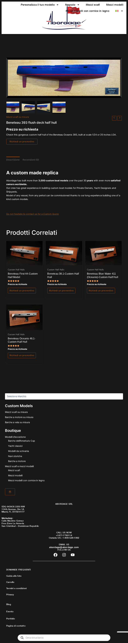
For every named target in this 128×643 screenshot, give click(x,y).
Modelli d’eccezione (15, 437)
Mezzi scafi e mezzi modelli (19, 466)
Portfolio (10, 618)
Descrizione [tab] (13, 159)
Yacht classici (15, 446)
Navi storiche (15, 456)
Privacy (10, 594)
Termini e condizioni (16, 588)
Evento (9, 611)
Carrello (10, 582)
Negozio (70, 4)
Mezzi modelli (114, 4)
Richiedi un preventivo (22, 141)
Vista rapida (24, 262)
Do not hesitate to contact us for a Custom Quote (32, 214)
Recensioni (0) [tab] (31, 159)
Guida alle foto (13, 575)
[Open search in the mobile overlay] (64, 637)
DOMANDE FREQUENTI (18, 569)
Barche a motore (17, 461)
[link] (10, 491)
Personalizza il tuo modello (38, 4)
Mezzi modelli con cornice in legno (87, 10)
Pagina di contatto (15, 625)
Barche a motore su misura (19, 417)
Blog (8, 604)
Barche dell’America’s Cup (21, 440)
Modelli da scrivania (18, 451)
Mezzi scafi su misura (16, 412)
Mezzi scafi (93, 4)
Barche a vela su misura (17, 422)
